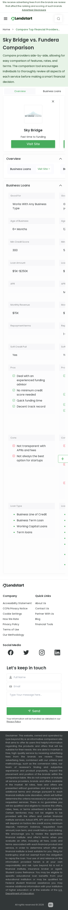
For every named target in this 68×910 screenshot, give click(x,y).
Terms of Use (11, 629)
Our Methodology (13, 635)
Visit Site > (44, 169)
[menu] (5, 18)
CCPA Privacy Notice (15, 608)
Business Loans (52, 91)
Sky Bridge (33, 130)
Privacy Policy (11, 624)
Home (6, 29)
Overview (20, 91)
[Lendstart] (21, 19)
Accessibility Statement (17, 603)
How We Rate (11, 619)
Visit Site (33, 144)
